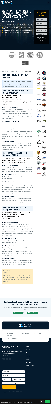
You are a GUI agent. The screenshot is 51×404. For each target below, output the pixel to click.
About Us (28, 356)
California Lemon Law (8, 71)
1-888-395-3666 (32, 312)
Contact (28, 362)
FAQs (27, 353)
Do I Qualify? (29, 349)
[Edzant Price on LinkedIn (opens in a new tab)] (10, 359)
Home (27, 346)
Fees (27, 359)
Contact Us (39, 333)
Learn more (33, 402)
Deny (42, 401)
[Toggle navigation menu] (48, 2)
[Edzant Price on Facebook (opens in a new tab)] (3, 359)
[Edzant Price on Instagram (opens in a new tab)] (7, 359)
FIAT (22, 71)
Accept (47, 401)
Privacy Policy (30, 365)
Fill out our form (18, 312)
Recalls (17, 71)
